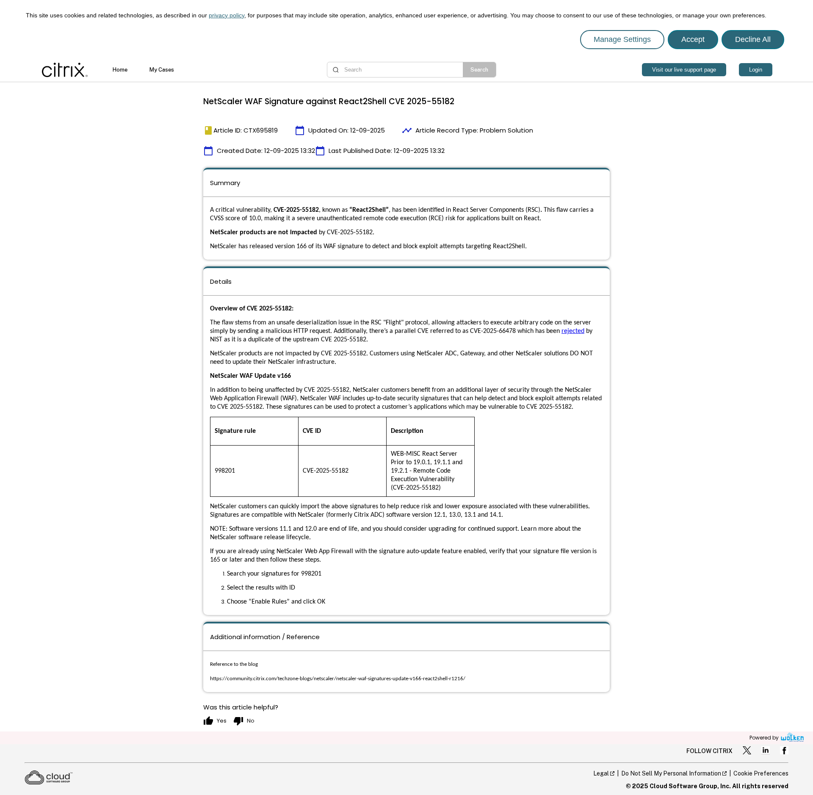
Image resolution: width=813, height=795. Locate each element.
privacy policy (226, 15)
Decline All (753, 39)
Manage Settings (622, 39)
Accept (693, 39)
